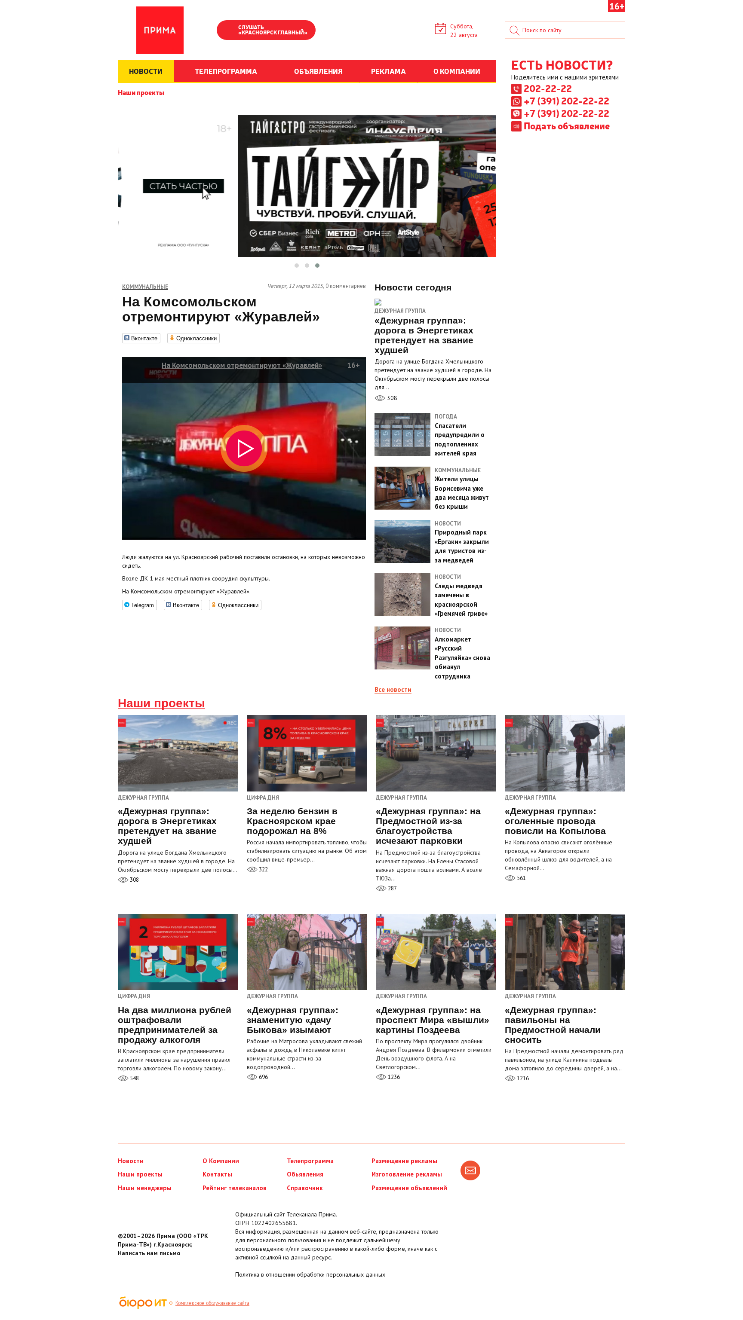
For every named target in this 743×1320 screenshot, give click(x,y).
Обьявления (305, 1174)
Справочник (305, 1188)
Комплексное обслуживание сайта (212, 1303)
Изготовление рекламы (407, 1174)
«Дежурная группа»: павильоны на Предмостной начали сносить (553, 1025)
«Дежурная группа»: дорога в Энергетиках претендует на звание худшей (167, 826)
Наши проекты (141, 92)
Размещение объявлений (409, 1188)
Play (227, 31)
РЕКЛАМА (388, 71)
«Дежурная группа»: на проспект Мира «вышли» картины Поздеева (432, 1020)
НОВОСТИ (146, 71)
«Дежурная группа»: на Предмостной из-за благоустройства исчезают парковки (428, 826)
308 (391, 398)
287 (392, 888)
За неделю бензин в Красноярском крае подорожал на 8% (292, 821)
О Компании (221, 1161)
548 (134, 1078)
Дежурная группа (400, 311)
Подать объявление (567, 125)
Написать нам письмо (149, 1253)
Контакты (217, 1174)
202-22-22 (548, 88)
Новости (131, 1161)
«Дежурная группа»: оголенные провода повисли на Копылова (555, 821)
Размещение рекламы (404, 1161)
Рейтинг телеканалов (235, 1188)
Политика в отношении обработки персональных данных (310, 1274)
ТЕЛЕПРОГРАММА (226, 71)
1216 (522, 1078)
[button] (297, 265)
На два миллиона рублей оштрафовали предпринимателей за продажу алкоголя (174, 1025)
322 (263, 869)
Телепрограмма (310, 1161)
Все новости (393, 689)
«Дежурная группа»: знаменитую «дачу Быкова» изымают (292, 1020)
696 (263, 1077)
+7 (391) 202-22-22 (566, 100)
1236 (393, 1077)
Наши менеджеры (145, 1188)
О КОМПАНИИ (456, 71)
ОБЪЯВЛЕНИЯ (318, 71)
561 (521, 878)
